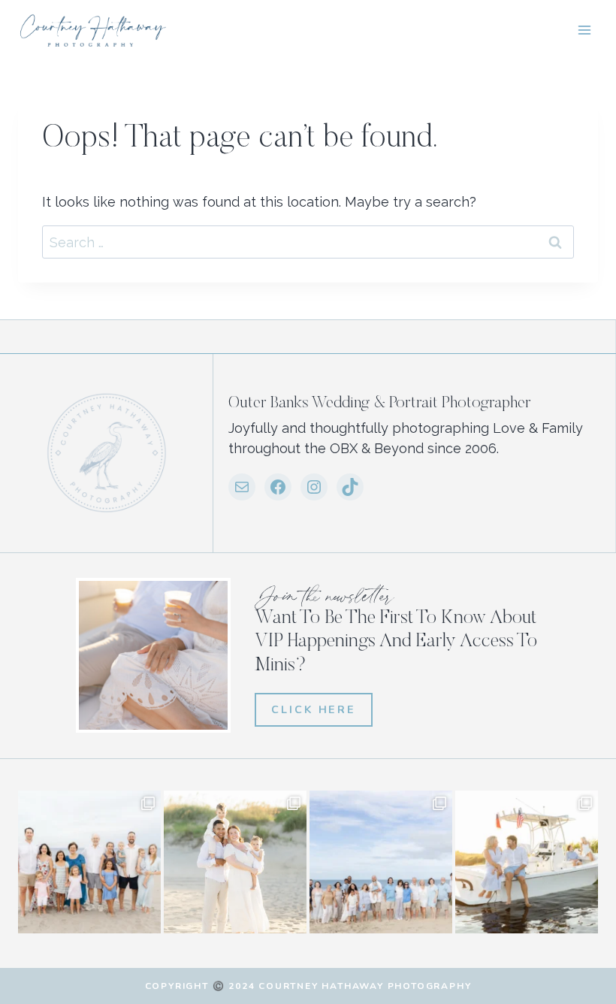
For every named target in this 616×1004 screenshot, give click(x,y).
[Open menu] (584, 29)
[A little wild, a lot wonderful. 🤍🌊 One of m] (235, 862)
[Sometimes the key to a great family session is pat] (89, 862)
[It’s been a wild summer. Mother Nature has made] (381, 862)
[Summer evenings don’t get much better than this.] (526, 862)
